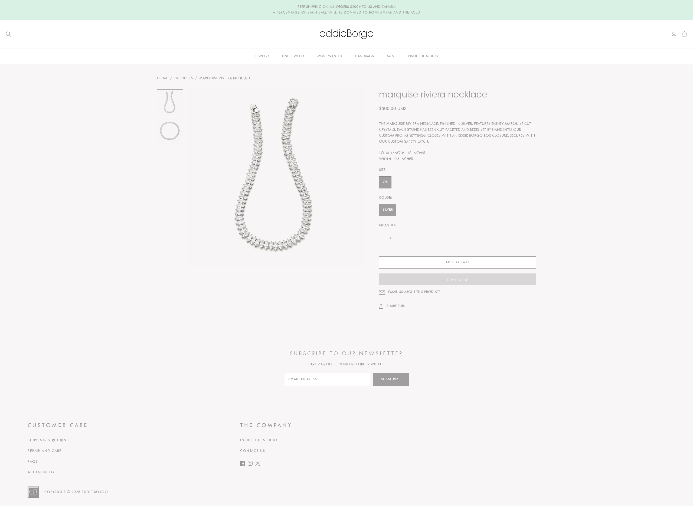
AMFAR (386, 12)
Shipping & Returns (48, 440)
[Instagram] (251, 464)
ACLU (415, 12)
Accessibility (41, 472)
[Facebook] (244, 464)
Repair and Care (44, 451)
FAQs (33, 461)
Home (162, 78)
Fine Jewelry (293, 56)
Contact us (252, 451)
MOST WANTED (329, 56)
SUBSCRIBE (391, 379)
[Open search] (8, 34)
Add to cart (457, 262)
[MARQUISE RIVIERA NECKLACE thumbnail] (170, 102)
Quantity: (387, 225)
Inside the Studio (258, 440)
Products (183, 78)
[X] (259, 464)
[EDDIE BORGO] (346, 34)
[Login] (674, 34)
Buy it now (457, 280)
